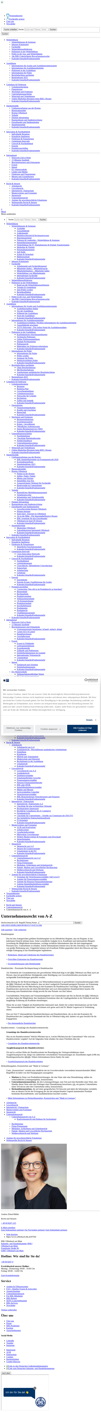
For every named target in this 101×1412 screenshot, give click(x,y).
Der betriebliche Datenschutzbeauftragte (33, 818)
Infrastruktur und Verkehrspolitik (30, 497)
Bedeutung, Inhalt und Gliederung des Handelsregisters (31, 955)
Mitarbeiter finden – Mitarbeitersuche (32, 268)
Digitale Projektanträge (26, 341)
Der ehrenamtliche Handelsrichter (22, 1023)
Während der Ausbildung (27, 313)
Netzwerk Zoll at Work (21, 158)
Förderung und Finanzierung (23, 174)
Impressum (10, 1350)
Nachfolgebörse (23, 436)
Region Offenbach (19, 113)
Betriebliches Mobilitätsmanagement (32, 492)
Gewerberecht (17, 188)
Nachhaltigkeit (23, 561)
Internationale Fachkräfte (27, 275)
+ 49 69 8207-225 (8, 1223)
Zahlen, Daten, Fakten (26, 476)
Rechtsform (21, 398)
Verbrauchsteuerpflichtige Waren (30, 674)
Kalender (15, 59)
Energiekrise (22, 580)
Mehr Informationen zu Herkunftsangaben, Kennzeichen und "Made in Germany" (42, 1098)
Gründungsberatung (20, 87)
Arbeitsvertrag (23, 830)
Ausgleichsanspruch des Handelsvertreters (25, 1061)
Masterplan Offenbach (26, 528)
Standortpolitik (12, 455)
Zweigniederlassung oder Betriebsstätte (24, 964)
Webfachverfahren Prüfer (27, 360)
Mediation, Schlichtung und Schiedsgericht (34, 865)
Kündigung (21, 754)
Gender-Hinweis (13, 1362)
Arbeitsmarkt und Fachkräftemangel (32, 266)
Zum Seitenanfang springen (12, 1230)
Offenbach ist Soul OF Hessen (29, 521)
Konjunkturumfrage (25, 462)
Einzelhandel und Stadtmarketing (25, 122)
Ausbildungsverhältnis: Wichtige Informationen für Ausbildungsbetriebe (46, 323)
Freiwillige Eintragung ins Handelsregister (25, 959)
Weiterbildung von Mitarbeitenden (31, 273)
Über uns (10, 21)
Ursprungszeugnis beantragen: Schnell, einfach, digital (39, 629)
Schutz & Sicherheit (25, 254)
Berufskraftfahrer (24, 292)
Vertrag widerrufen (9, 1310)
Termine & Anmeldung (26, 287)
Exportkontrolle (23, 648)
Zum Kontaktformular (10, 1275)
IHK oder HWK (24, 785)
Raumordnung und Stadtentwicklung (27, 120)
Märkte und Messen (25, 790)
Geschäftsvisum (23, 636)
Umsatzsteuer (22, 657)
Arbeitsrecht (17, 186)
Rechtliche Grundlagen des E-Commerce (34, 811)
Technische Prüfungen (26, 337)
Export (14, 165)
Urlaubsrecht (22, 764)
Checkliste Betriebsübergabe (29, 438)
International (11, 620)
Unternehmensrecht (20, 198)
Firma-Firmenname (25, 863)
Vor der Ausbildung (25, 311)
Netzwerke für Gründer (26, 396)
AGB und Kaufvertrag (26, 827)
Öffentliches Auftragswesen (28, 426)
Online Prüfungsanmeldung (28, 339)
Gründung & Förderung (16, 382)
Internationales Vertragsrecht (28, 655)
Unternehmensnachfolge (22, 94)
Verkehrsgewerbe (24, 495)
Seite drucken (12, 1234)
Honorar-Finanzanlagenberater (29, 782)
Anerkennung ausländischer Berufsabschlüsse (36, 372)
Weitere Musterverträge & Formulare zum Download (39, 837)
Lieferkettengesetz (24, 563)
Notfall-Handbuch (24, 441)
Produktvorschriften (20, 148)
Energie (15, 146)
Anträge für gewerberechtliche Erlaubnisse (29, 200)
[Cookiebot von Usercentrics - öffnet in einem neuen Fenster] (86, 680)
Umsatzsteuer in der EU (27, 851)
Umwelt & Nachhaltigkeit (22, 143)
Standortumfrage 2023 (26, 464)
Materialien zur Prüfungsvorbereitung (32, 346)
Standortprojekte (18, 125)
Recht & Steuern (13, 742)
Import (14, 167)
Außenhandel (22, 233)
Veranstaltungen (15, 16)
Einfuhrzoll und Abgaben (27, 665)
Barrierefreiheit (12, 1359)
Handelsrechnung (24, 634)
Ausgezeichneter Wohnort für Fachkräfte (34, 483)
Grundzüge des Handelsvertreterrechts (24, 1043)
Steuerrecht (16, 195)
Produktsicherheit (24, 603)
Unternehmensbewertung (27, 443)
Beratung (20, 386)
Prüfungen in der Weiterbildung (25, 51)
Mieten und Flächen (25, 478)
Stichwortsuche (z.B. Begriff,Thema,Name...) (20, 923)
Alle (40, 925)
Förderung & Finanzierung (23, 139)
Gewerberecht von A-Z (26, 771)
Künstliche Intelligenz (21, 136)
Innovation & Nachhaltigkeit (18, 537)
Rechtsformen (22, 860)
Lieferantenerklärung (25, 646)
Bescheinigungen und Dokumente (26, 162)
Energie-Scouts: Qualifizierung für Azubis (34, 582)
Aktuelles (23, 59)
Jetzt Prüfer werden (25, 290)
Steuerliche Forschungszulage (29, 547)
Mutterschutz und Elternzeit (28, 759)
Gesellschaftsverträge (25, 832)
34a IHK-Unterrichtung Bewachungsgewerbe (31, 56)
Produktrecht (22, 610)
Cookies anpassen (49, 729)
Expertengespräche (25, 422)
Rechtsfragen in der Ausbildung (30, 761)
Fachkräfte (16, 47)
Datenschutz (11, 1354)
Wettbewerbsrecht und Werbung (30, 870)
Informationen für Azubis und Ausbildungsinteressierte (34, 66)
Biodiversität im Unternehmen (29, 485)
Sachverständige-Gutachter (28, 792)
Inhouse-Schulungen (20, 44)
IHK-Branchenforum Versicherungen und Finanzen (38, 797)
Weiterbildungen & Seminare (24, 42)
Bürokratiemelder (19, 110)
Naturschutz (22, 568)
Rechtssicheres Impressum (28, 808)
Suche (21, 29)
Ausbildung (11, 304)
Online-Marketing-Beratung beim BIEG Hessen (31, 99)
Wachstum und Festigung (22, 92)
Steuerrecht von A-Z (25, 846)
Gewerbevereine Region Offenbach (31, 509)
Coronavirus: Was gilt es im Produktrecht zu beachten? (39, 589)
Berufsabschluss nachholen (23, 75)
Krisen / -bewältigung (26, 424)
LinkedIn (10, 1341)
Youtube (9, 1343)
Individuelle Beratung (21, 134)
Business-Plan (23, 389)
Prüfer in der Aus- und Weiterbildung (27, 54)
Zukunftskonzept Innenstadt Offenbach (33, 530)
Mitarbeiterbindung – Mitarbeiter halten (33, 271)
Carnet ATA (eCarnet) (26, 632)
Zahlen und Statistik (25, 400)
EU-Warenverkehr (19, 169)
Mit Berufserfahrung (25, 370)
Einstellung (21, 752)
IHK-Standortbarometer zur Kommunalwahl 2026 (37, 459)
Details (89, 720)
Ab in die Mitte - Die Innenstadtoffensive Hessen (37, 516)
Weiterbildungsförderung (22, 49)
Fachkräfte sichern (16, 19)
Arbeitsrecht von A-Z (26, 747)
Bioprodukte (22, 591)
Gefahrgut (21, 573)
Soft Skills (21, 252)
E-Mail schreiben (8, 1227)
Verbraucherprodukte (25, 599)
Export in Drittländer (25, 643)
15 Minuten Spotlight (20, 160)
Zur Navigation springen (34, 1230)
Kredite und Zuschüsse (26, 410)
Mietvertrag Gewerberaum (28, 834)
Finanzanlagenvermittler (27, 780)
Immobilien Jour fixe (25, 481)
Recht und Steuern (14, 905)
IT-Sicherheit (22, 820)
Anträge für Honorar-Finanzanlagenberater (34, 882)
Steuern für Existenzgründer (28, 848)
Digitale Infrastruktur (20, 117)
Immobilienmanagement (27, 242)
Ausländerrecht (23, 773)
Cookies (9, 1357)
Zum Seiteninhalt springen (56, 1230)
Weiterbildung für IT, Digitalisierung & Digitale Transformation (43, 245)
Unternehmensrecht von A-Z (29, 858)
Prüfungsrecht (22, 344)
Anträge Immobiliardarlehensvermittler (33, 884)
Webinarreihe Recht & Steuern (24, 202)
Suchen (53, 30)
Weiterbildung (12, 224)
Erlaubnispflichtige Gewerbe (29, 778)
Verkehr (15, 115)
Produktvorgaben (24, 596)
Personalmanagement (25, 250)
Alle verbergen (20, 930)
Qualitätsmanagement (26, 613)
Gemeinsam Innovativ (21, 141)
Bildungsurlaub (23, 257)
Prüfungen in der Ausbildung (24, 70)
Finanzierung (17, 89)
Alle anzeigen (6, 930)
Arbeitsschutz (22, 570)
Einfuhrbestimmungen (26, 667)
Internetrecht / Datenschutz (23, 191)
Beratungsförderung (25, 419)
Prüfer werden (23, 356)
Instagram (10, 1345)
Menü (3, 210)
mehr (38, 59)
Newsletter (10, 24)
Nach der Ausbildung (26, 316)
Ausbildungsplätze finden (27, 308)
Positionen (31, 59)
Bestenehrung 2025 (20, 77)
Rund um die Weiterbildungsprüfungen (33, 285)
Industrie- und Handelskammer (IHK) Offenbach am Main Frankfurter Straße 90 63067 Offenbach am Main (16, 1247)
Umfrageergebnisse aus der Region (26, 108)
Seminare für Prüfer (25, 358)
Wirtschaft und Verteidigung (23, 96)
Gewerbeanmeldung (25, 391)
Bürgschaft (21, 412)
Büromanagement (24, 238)
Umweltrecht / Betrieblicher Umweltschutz (34, 566)
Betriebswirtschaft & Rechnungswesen (33, 235)
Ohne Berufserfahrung (26, 367)
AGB (8, 1352)
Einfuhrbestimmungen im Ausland (31, 653)
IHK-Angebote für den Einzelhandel (32, 518)
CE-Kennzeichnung (25, 601)
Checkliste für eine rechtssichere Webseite (34, 806)
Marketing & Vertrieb (26, 247)
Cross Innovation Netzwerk (28, 554)
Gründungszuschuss (25, 393)
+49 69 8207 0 (7, 1262)
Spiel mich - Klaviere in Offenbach (31, 514)
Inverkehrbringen (24, 606)
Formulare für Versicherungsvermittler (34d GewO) (38, 877)
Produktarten (22, 608)
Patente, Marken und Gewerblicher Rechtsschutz (37, 867)
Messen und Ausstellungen (23, 176)
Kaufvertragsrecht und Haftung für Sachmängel (36, 1119)
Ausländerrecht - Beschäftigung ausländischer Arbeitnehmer (42, 749)
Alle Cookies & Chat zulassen (82, 729)
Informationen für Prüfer (22, 73)
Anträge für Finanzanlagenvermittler (32, 879)
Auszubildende (23, 231)
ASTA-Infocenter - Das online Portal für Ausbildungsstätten (42, 327)
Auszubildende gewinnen (27, 325)
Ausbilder (21, 228)
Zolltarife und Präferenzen (28, 650)
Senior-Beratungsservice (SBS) (30, 429)
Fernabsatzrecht (23, 813)
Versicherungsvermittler (26, 794)
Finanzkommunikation (26, 408)
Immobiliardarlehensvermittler (29, 787)
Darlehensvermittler (25, 775)
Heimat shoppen (23, 511)
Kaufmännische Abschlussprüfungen (32, 334)
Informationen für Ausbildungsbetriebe (28, 68)
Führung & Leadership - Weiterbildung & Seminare (38, 240)
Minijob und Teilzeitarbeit (27, 757)
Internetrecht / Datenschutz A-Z (30, 804)
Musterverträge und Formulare (24, 193)
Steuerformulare (23, 839)
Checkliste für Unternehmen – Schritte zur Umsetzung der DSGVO (45, 815)
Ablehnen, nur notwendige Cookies (18, 729)
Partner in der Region (26, 474)
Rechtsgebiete (22, 594)
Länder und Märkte (20, 172)
